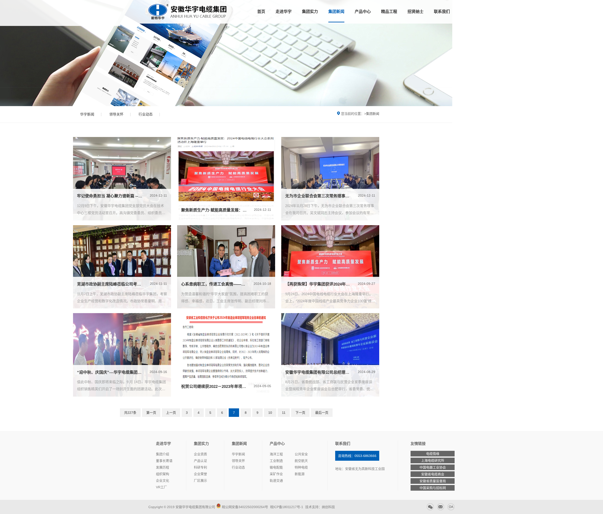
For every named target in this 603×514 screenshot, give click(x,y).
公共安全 (301, 454)
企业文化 (162, 480)
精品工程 (389, 11)
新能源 (300, 474)
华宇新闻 (87, 114)
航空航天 (301, 461)
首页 (261, 11)
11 (283, 413)
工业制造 (276, 461)
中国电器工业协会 (433, 467)
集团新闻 (336, 11)
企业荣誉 (200, 474)
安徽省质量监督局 (433, 481)
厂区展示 (200, 480)
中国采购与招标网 (433, 488)
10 (270, 413)
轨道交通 (276, 480)
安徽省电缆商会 (432, 474)
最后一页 (321, 413)
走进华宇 (284, 11)
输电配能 (276, 467)
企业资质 (200, 454)
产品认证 (200, 461)
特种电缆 (301, 467)
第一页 (151, 413)
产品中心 (363, 11)
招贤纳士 (415, 11)
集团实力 (310, 11)
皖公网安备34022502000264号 (245, 507)
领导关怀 (116, 114)
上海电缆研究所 (432, 460)
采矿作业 (276, 474)
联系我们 (442, 11)
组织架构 (162, 474)
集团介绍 (162, 454)
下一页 (300, 413)
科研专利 (200, 467)
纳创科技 (328, 507)
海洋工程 (276, 454)
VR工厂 (161, 487)
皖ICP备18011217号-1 (286, 507)
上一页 (171, 413)
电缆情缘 (432, 454)
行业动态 (146, 114)
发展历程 (162, 467)
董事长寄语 (164, 461)
